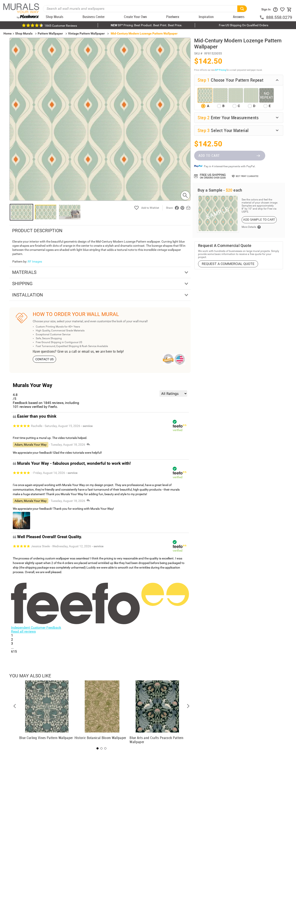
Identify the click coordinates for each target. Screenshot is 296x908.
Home (153, 478)
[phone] (262, 17)
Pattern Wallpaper (50, 33)
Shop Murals (24, 33)
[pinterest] (182, 208)
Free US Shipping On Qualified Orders (243, 25)
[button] (15, 706)
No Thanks (207, 492)
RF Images (35, 261)
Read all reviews (23, 631)
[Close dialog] (286, 411)
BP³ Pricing (220, 69)
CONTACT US (44, 359)
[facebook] (177, 208)
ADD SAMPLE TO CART (259, 219)
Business (207, 478)
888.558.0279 (279, 17)
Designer (261, 478)
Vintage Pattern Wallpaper (86, 33)
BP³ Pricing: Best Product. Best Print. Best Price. (146, 25)
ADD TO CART (209, 155)
